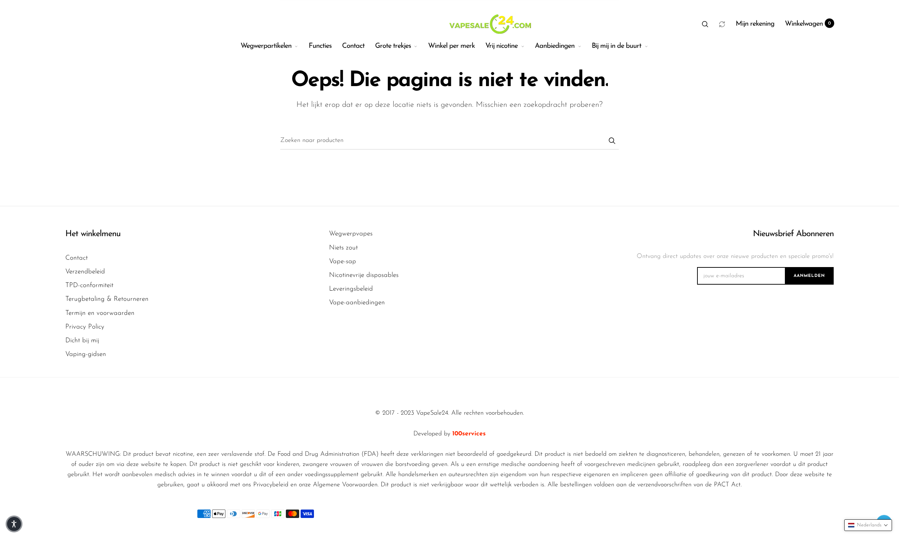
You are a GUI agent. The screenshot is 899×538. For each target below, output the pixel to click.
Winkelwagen (808, 23)
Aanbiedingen (555, 46)
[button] (705, 24)
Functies (320, 46)
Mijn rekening (755, 23)
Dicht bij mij (82, 340)
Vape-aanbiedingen (357, 302)
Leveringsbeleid (351, 289)
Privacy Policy (84, 327)
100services (469, 434)
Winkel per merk (451, 46)
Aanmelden (809, 276)
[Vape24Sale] (489, 24)
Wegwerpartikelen (266, 46)
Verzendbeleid (85, 271)
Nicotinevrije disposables (364, 275)
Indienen (612, 141)
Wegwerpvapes (351, 234)
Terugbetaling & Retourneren (107, 299)
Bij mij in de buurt (616, 46)
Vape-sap (342, 261)
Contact (353, 46)
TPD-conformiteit (89, 285)
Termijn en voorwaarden (99, 313)
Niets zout (343, 248)
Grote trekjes (393, 46)
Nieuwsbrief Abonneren (793, 234)
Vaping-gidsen (85, 354)
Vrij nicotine (501, 46)
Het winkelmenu (92, 234)
